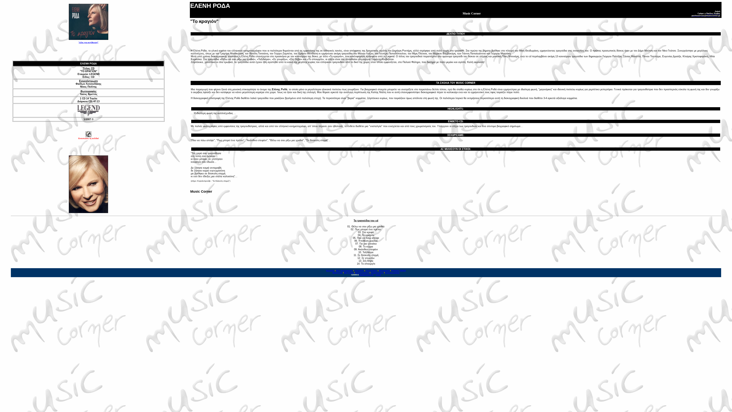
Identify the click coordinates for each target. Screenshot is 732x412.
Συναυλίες (359, 271)
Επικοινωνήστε (392, 273)
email (378, 275)
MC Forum (349, 273)
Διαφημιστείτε (377, 273)
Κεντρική (330, 271)
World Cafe (337, 273)
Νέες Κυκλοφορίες (344, 271)
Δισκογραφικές (362, 273)
